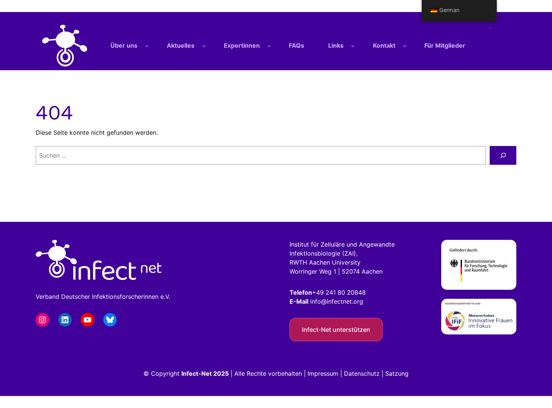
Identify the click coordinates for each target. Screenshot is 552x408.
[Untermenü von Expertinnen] (269, 46)
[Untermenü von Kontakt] (405, 46)
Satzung (397, 373)
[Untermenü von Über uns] (147, 46)
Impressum (323, 373)
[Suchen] (503, 155)
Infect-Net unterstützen (336, 329)
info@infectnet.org (336, 301)
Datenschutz (362, 373)
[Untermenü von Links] (353, 46)
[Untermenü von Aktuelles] (204, 46)
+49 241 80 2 (331, 292)
